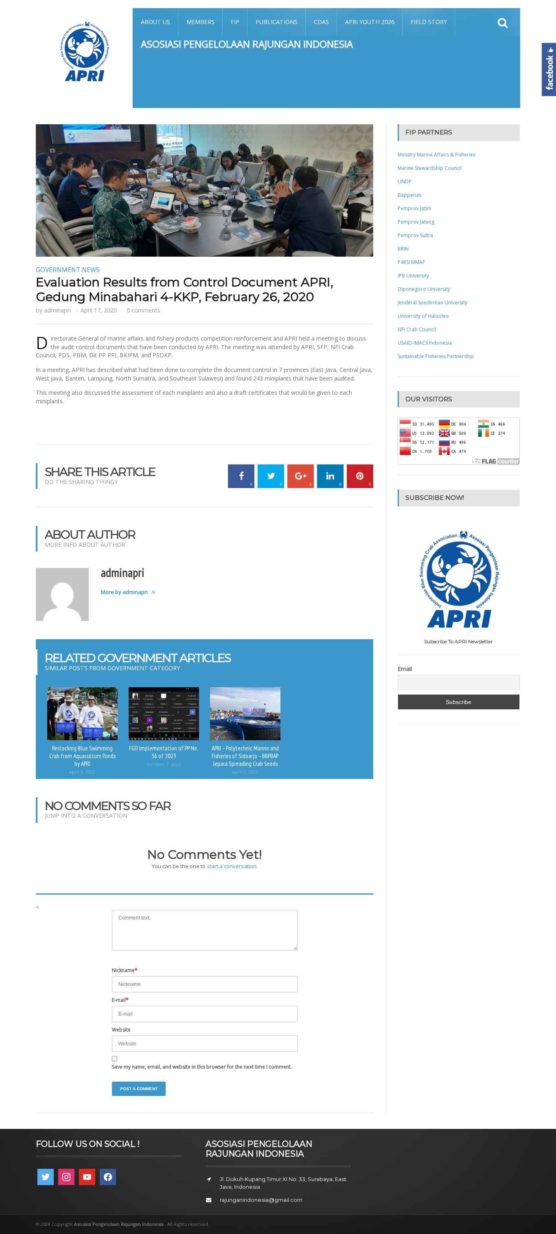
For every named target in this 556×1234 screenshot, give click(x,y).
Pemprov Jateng (416, 221)
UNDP (405, 181)
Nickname (125, 970)
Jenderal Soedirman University (432, 302)
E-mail (120, 999)
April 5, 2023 (245, 772)
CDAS (321, 22)
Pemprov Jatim (414, 208)
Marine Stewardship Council (430, 168)
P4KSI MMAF (411, 262)
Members (200, 22)
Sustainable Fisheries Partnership (436, 356)
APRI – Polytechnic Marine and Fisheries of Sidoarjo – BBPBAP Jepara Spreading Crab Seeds (245, 755)
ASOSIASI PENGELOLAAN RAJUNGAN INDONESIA (247, 44)
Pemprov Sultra (415, 235)
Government (58, 269)
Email (405, 669)
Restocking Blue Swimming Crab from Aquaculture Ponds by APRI (82, 755)
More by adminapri (124, 592)
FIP (235, 22)
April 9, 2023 (82, 772)
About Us (155, 22)
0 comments (143, 310)
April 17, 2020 (99, 310)
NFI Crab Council (417, 329)
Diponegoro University (424, 289)
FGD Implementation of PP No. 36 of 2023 (163, 752)
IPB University (413, 275)
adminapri (57, 310)
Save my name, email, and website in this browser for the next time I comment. (202, 1066)
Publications (277, 22)
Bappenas (409, 194)
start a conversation (231, 866)
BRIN (403, 248)
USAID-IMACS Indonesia (425, 342)
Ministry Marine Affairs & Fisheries (436, 154)
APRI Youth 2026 (369, 22)
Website (121, 1029)
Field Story (429, 22)
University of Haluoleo (423, 315)
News (91, 269)
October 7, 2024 (164, 764)
